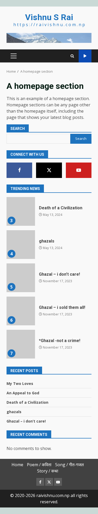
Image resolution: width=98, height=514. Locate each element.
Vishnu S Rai (49, 17)
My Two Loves (20, 383)
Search (17, 128)
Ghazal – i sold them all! (20, 311)
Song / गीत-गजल (69, 464)
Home (17, 464)
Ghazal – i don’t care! (20, 277)
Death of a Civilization (20, 211)
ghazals (20, 244)
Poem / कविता (39, 464)
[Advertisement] (49, 37)
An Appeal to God (23, 392)
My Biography (85, 56)
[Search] (72, 56)
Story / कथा (47, 471)
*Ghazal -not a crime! (20, 344)
